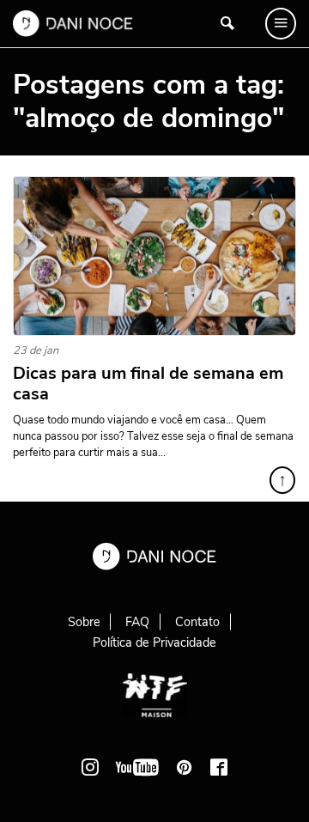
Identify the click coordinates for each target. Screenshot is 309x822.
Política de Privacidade (154, 642)
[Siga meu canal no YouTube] (137, 767)
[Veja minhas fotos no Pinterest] (184, 767)
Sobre (84, 621)
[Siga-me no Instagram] (90, 767)
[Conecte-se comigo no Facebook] (218, 767)
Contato (197, 621)
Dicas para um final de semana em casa (148, 384)
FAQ (137, 621)
